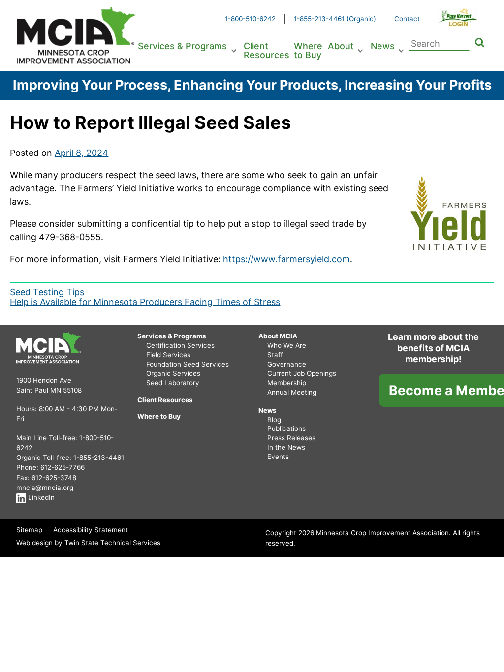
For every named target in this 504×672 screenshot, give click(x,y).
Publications (286, 428)
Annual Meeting (291, 392)
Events (278, 456)
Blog (274, 420)
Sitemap (29, 530)
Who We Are (286, 345)
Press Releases (291, 438)
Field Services (168, 355)
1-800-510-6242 (250, 19)
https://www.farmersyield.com (286, 259)
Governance (286, 364)
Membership (286, 383)
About (341, 46)
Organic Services (173, 373)
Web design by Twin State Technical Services (88, 543)
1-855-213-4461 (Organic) (335, 19)
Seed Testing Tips (47, 292)
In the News (286, 447)
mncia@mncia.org (44, 487)
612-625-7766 (62, 467)
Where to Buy (308, 50)
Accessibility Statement (90, 530)
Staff (275, 355)
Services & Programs (182, 46)
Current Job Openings (301, 373)
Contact (407, 19)
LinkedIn (40, 497)
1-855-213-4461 (98, 457)
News (383, 46)
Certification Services (180, 345)
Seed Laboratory (172, 383)
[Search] (479, 43)
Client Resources (266, 50)
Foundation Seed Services (187, 364)
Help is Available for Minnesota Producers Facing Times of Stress (145, 302)
